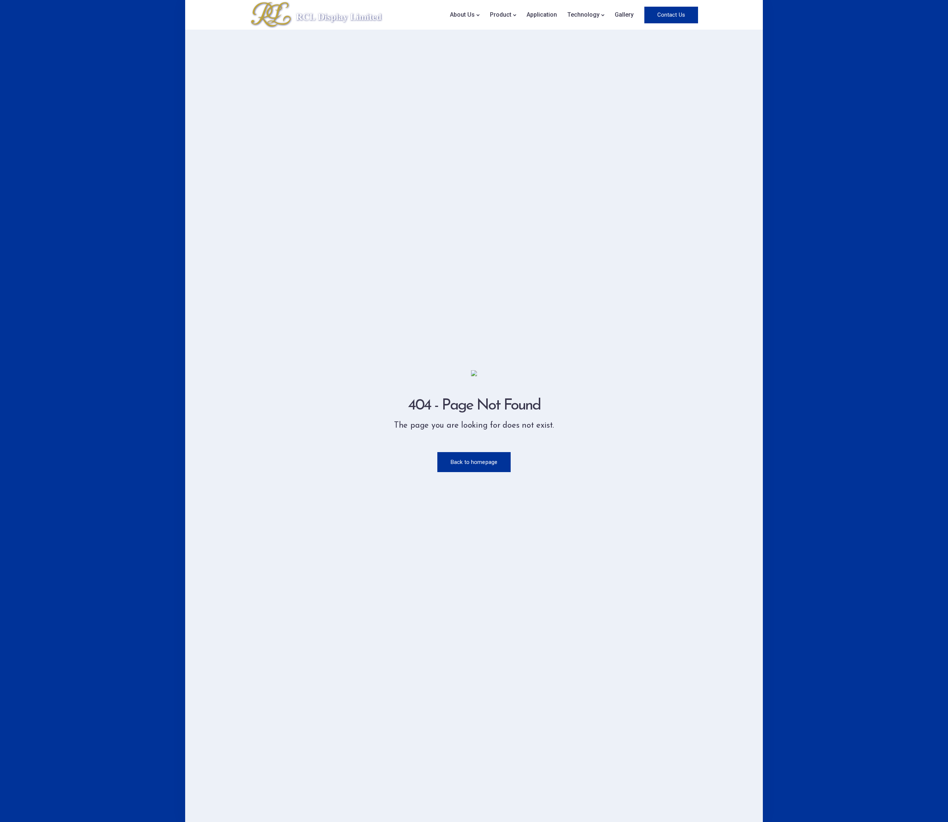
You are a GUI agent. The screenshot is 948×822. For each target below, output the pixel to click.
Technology (583, 14)
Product (500, 14)
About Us (462, 14)
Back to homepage (474, 462)
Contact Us (671, 14)
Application (542, 14)
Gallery (624, 14)
